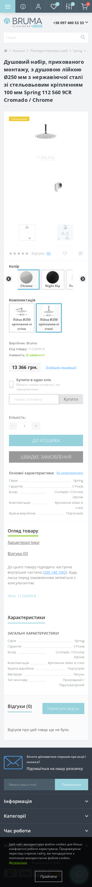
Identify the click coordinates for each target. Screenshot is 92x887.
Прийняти (48, 876)
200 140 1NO (55, 572)
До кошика (46, 440)
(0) (49, 253)
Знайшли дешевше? (61, 367)
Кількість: (17, 417)
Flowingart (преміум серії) (49, 51)
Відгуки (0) (18, 553)
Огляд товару (23, 531)
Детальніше (18, 862)
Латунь (78, 674)
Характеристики (23, 542)
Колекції (19, 51)
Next (82, 279)
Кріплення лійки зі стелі (66, 662)
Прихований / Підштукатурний (71, 682)
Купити (71, 399)
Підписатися (71, 784)
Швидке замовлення (46, 457)
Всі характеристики (69, 473)
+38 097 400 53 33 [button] (68, 22)
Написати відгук (63, 708)
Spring (79, 640)
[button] (38, 6)
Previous (8, 279)
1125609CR (26, 595)
